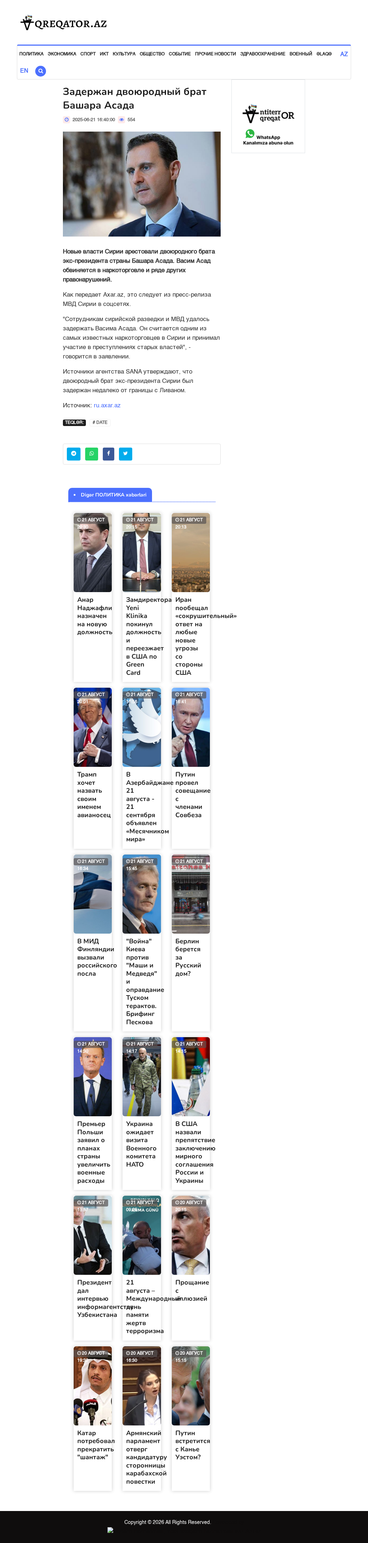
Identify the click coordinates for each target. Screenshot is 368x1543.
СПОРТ (88, 54)
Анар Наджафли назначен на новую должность (94, 615)
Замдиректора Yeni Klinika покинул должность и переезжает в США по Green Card (149, 636)
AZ (344, 55)
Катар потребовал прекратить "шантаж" (96, 1445)
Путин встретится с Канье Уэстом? (192, 1445)
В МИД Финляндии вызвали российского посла (97, 957)
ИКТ (104, 54)
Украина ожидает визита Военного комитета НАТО (141, 1144)
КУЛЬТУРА (124, 54)
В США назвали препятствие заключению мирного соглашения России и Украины (195, 1152)
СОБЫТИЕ (180, 54)
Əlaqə (324, 54)
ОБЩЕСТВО (152, 54)
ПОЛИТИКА (31, 54)
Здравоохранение (262, 54)
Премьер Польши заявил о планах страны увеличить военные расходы (93, 1152)
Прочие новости (215, 54)
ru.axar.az (107, 406)
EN (24, 71)
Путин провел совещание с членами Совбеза (193, 794)
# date (100, 423)
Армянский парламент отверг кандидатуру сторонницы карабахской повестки (146, 1457)
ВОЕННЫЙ (301, 54)
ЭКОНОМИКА (62, 54)
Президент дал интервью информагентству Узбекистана (105, 1298)
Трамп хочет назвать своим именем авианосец (94, 794)
